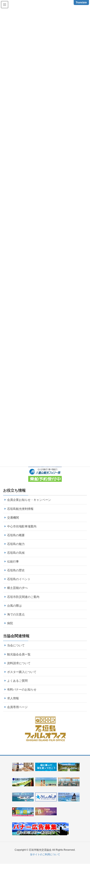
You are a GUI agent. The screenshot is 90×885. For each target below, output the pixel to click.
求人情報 (13, 698)
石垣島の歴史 (16, 570)
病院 (10, 623)
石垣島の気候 (16, 552)
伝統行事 (13, 561)
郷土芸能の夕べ (17, 588)
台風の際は (14, 605)
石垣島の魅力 (16, 544)
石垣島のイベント (19, 579)
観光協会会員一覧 (19, 654)
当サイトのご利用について (45, 854)
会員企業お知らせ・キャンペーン (29, 499)
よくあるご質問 (17, 680)
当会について (16, 645)
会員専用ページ (17, 707)
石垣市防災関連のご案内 (23, 597)
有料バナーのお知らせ (21, 689)
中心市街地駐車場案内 (21, 526)
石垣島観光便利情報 (20, 508)
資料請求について (19, 663)
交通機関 (13, 517)
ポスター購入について (21, 672)
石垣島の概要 (16, 535)
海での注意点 (16, 614)
